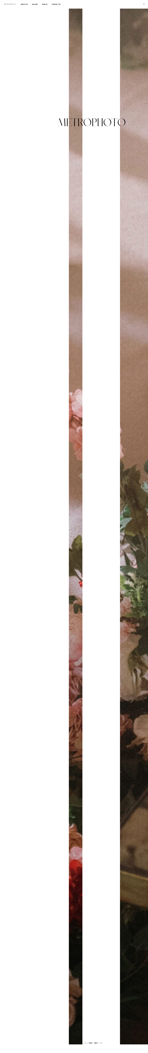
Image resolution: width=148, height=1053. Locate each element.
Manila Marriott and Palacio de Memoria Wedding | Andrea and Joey (101, 830)
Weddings (97, 833)
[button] (88, 1043)
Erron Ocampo (89, 833)
